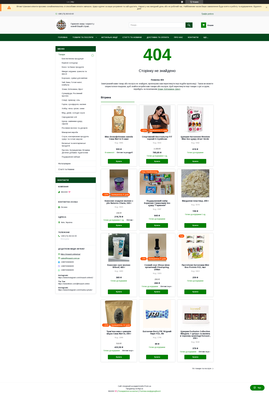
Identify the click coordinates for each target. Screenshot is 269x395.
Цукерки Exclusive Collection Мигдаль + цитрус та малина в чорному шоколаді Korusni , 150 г (195, 334)
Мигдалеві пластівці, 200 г (195, 201)
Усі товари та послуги (201, 368)
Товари (61, 54)
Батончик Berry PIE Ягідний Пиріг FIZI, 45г (157, 332)
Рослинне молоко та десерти (74, 128)
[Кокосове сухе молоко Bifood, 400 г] (119, 247)
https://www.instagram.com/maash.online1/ (75, 277)
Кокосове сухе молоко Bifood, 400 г (118, 266)
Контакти (193, 37)
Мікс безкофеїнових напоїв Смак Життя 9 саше (119, 138)
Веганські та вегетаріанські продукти (74, 144)
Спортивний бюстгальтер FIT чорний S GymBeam (157, 138)
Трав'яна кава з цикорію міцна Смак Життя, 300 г (118, 332)
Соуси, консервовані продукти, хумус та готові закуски (75, 137)
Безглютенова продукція (73, 59)
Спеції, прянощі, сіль (71, 100)
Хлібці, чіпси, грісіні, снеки (73, 108)
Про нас (178, 37)
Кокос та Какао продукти (73, 67)
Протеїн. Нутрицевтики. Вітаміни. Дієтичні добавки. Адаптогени (76, 151)
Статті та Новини (132, 37)
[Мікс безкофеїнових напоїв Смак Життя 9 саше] (119, 119)
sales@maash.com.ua (70, 258)
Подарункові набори (71, 157)
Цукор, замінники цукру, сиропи (72, 122)
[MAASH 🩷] (61, 30)
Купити (119, 161)
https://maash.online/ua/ (70, 254)
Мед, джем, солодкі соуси (73, 113)
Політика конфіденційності (150, 391)
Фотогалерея (64, 163)
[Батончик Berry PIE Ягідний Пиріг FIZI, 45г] (157, 314)
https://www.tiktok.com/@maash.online (74, 284)
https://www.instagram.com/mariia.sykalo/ (75, 290)
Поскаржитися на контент (128, 391)
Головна (62, 37)
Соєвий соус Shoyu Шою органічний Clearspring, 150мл (157, 267)
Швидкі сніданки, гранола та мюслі (74, 72)
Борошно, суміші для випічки (74, 78)
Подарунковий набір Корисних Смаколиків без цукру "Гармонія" (157, 203)
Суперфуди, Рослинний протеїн (72, 94)
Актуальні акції (109, 37)
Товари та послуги (82, 37)
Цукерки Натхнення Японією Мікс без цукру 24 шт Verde (195, 138)
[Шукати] (189, 25)
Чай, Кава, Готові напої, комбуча (72, 83)
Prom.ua (147, 386)
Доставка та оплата (158, 37)
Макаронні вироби (70, 132)
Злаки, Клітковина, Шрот (169, 89)
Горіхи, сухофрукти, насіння (74, 104)
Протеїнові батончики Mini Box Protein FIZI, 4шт (195, 266)
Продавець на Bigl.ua (134, 389)
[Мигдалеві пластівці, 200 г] (195, 183)
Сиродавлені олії (69, 117)
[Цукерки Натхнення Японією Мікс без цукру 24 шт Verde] (195, 119)
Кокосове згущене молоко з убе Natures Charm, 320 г (119, 202)
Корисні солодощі (70, 63)
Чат (259, 388)
